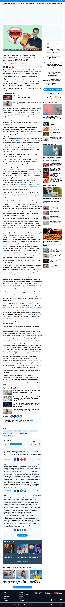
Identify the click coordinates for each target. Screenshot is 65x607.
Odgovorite (8, 459)
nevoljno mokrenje (7, 433)
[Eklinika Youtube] (61, 1)
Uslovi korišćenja (6, 425)
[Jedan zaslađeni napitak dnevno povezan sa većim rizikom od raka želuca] (7, 97)
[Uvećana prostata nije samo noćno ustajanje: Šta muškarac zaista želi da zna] (7, 392)
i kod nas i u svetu (17, 237)
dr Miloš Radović (7, 431)
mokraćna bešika (34, 431)
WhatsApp (16, 422)
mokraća (25, 431)
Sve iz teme (22, 561)
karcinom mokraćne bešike (17, 198)
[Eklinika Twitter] (57, 1)
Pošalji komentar (16, 444)
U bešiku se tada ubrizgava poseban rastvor (27, 184)
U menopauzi (30, 314)
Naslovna (5, 52)
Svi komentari (22, 535)
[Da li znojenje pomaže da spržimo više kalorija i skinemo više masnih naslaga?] (36, 574)
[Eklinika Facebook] (54, 1)
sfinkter (16, 433)
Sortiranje (33, 441)
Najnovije (50, 103)
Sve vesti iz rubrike (22, 587)
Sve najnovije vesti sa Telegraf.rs (53, 89)
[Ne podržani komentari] (39, 444)
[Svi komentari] (32, 444)
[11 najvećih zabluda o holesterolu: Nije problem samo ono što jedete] (46, 218)
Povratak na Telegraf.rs (8, 0)
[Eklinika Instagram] (59, 1)
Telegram (25, 422)
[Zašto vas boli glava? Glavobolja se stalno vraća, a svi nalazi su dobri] (7, 103)
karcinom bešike (17, 431)
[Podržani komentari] (36, 444)
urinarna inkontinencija (8, 435)
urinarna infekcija (24, 433)
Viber (21, 422)
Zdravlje (9, 52)
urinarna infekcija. (20, 140)
